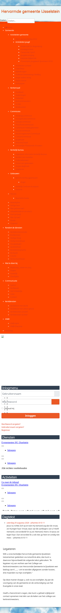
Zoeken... (3, 20)
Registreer (5, 430)
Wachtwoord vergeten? (10, 424)
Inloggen (30, 415)
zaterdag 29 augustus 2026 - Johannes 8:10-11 (26, 523)
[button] (9, 30)
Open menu (5, 23)
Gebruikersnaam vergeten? (12, 427)
